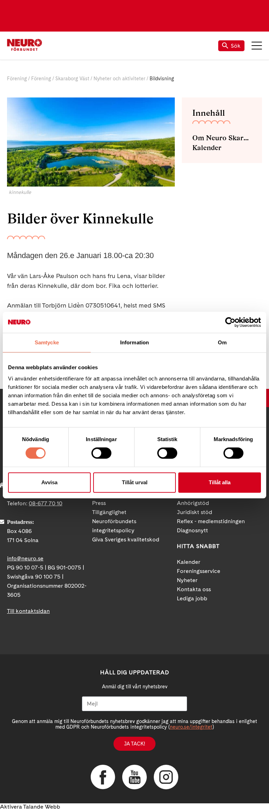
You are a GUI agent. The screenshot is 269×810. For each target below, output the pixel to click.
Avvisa (49, 482)
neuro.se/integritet (191, 727)
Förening (17, 78)
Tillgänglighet (109, 512)
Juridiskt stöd (194, 512)
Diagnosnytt (192, 530)
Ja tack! (134, 744)
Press (99, 503)
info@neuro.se (25, 558)
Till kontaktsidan (28, 611)
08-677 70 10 (45, 503)
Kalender (206, 147)
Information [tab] (134, 342)
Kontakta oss (194, 589)
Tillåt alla (219, 482)
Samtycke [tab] (47, 342)
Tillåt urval (134, 482)
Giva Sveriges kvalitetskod (125, 539)
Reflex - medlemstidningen (211, 521)
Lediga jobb (192, 598)
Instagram (166, 777)
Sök (236, 45)
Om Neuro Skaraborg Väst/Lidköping (221, 138)
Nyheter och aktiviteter (119, 78)
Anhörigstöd (193, 503)
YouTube (134, 777)
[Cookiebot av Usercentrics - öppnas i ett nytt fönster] (230, 322)
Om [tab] (222, 342)
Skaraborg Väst (72, 78)
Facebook (103, 777)
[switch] (101, 453)
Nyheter (187, 580)
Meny (256, 45)
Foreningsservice (198, 571)
